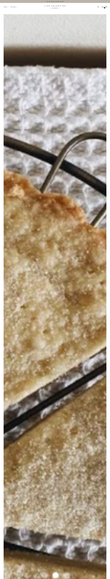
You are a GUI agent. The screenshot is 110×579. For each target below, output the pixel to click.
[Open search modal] (98, 7)
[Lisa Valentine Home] (55, 7)
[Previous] (42, 1)
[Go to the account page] (102, 7)
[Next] (68, 1)
